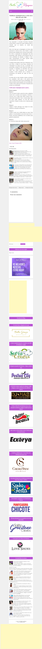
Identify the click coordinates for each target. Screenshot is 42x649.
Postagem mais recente (13, 187)
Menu (11, 11)
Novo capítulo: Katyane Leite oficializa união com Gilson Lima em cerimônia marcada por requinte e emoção (22, 577)
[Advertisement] (21, 224)
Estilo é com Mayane (23, 621)
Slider (24, 19)
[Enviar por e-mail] (10, 146)
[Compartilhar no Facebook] (13, 146)
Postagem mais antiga (29, 187)
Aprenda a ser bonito (12, 567)
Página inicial (21, 187)
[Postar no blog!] (11, 146)
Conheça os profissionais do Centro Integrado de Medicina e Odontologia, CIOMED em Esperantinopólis (22, 172)
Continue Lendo (28, 155)
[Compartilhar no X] (12, 146)
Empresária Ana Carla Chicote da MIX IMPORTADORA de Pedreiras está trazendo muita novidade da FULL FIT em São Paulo (22, 151)
